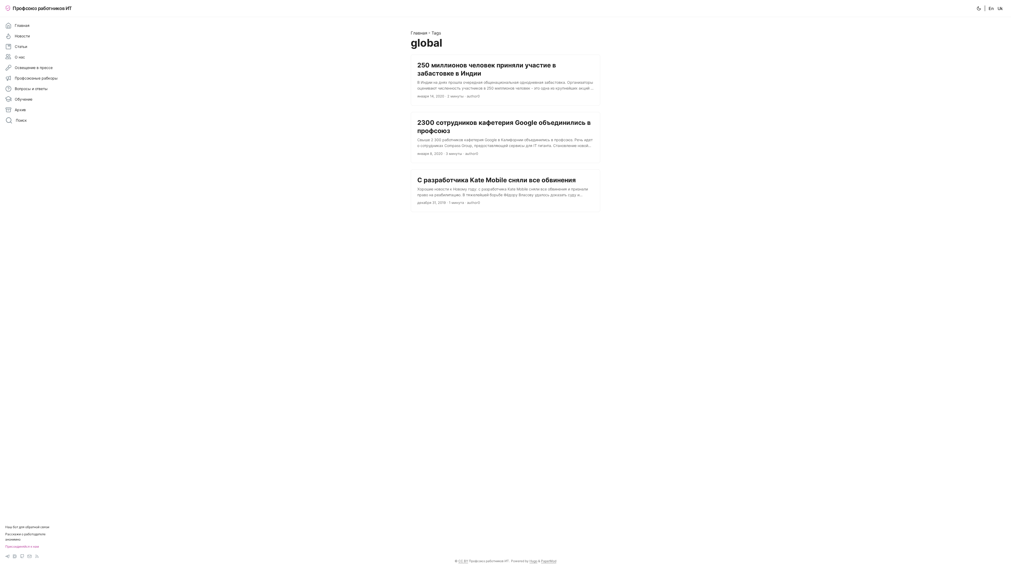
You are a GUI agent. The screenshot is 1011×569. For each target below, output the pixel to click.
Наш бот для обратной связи (27, 527)
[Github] (22, 556)
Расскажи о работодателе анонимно (25, 536)
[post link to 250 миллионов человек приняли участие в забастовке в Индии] (505, 80)
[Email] (29, 556)
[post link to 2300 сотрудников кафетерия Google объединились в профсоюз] (505, 137)
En (991, 8)
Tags (436, 33)
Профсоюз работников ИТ (42, 8)
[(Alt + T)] (979, 8)
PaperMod (548, 561)
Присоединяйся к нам (22, 546)
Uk (1000, 8)
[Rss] (37, 556)
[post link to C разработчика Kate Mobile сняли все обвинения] (505, 191)
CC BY (463, 561)
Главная (419, 33)
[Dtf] (15, 556)
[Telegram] (7, 556)
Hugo (533, 561)
